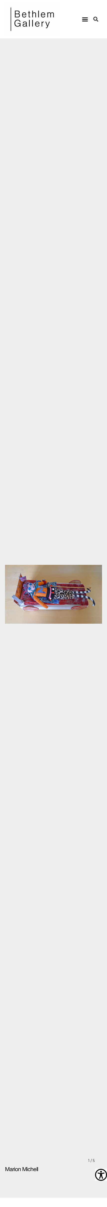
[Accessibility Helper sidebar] (101, 1175)
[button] (85, 19)
